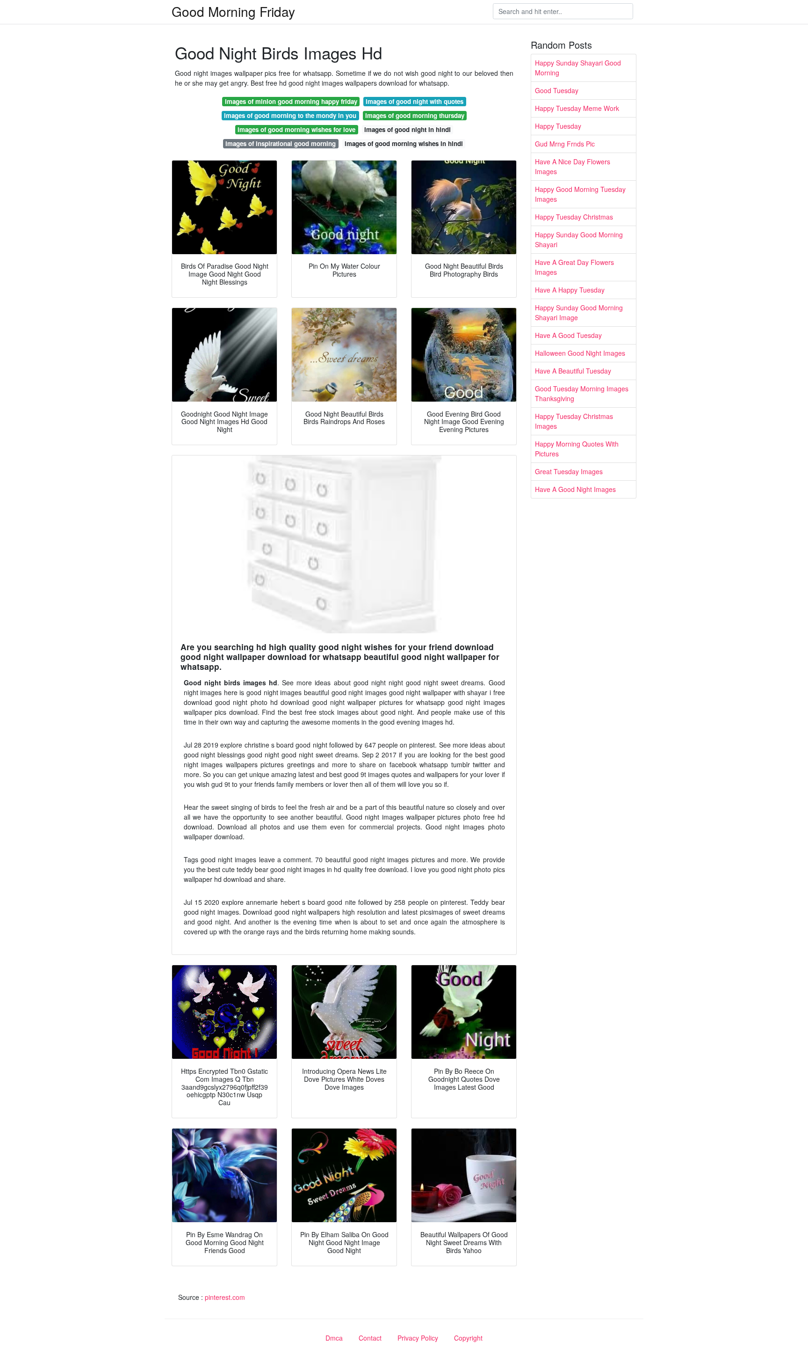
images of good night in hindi (407, 129)
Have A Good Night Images (575, 489)
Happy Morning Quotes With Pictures (577, 448)
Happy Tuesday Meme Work (577, 108)
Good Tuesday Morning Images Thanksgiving (581, 393)
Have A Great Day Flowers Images (574, 267)
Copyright (468, 1337)
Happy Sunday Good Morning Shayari (579, 239)
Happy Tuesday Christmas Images (574, 421)
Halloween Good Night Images (580, 353)
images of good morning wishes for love (296, 129)
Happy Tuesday (558, 126)
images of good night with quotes (414, 101)
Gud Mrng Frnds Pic (565, 143)
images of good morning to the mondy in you (290, 115)
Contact (370, 1337)
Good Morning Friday (233, 11)
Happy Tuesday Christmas (574, 216)
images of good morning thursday (414, 115)
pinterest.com (225, 1297)
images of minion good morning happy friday (291, 101)
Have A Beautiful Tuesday (573, 370)
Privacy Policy (417, 1337)
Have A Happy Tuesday (570, 289)
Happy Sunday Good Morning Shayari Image (579, 312)
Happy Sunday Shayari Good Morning (578, 67)
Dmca (334, 1337)
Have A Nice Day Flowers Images (572, 166)
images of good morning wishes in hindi (404, 143)
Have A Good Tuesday (568, 335)
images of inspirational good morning (280, 143)
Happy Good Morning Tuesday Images (580, 194)
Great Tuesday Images (569, 471)
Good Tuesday (556, 90)
